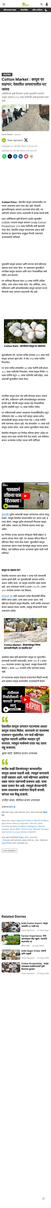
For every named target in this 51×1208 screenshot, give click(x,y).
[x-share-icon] (10, 157)
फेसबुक (21, 837)
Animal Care (26, 829)
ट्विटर (27, 837)
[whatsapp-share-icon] (4, 157)
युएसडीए (5, 514)
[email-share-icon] (26, 157)
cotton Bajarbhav (9, 851)
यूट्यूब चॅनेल (6, 843)
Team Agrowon (15, 140)
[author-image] (4, 140)
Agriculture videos (10, 823)
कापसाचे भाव (7, 596)
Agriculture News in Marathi (28, 820)
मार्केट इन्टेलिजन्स (38, 10)
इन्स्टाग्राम (33, 837)
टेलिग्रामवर (6, 840)
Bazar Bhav (15, 829)
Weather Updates (41, 829)
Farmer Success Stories (16, 832)
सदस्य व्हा (12, 807)
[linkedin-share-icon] (20, 157)
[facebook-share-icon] (15, 157)
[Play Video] (25, 496)
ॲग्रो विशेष (24, 10)
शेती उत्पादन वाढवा (10, 10)
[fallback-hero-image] (11, 927)
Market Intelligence (28, 826)
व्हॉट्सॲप (18, 840)
